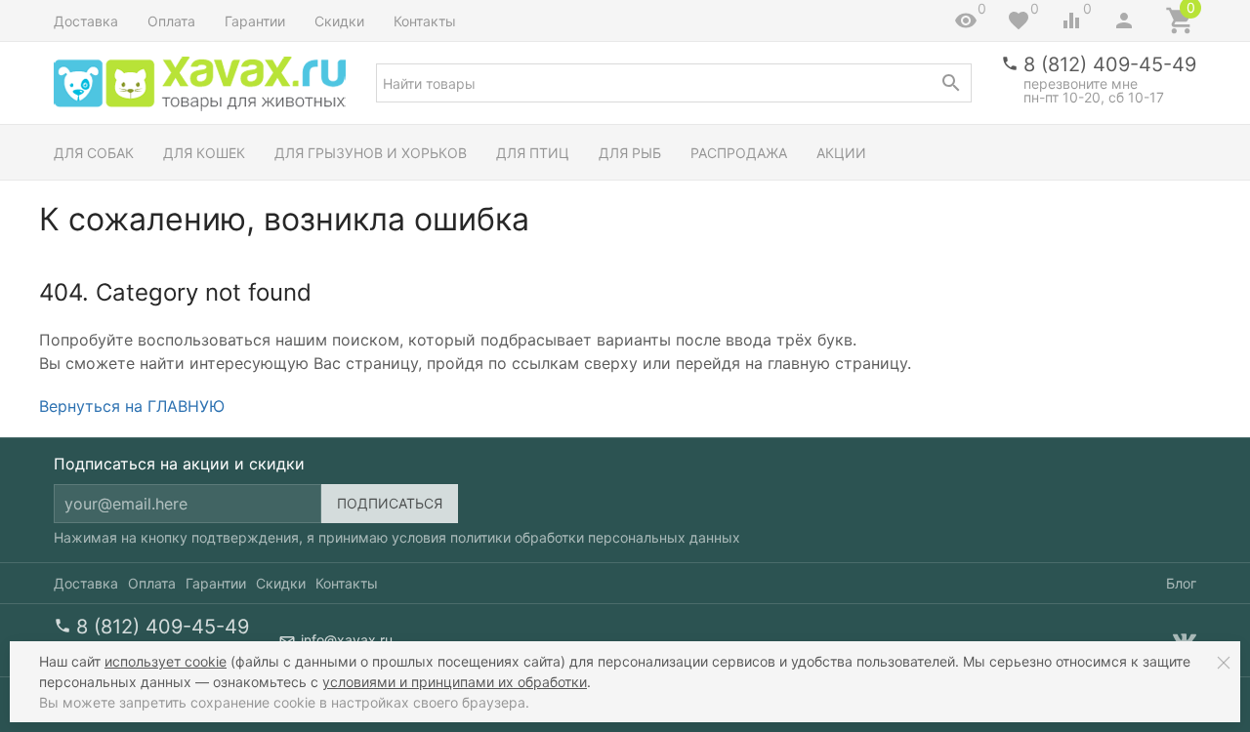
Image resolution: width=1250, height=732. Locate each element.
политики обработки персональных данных (595, 537)
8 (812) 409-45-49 (1109, 64)
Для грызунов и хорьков (370, 152)
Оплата (171, 21)
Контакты (425, 21)
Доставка (86, 21)
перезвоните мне (1080, 83)
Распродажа (738, 152)
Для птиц (532, 152)
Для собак (94, 152)
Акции (841, 152)
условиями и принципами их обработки (454, 681)
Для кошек (204, 152)
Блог (1181, 583)
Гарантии (255, 21)
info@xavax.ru (347, 639)
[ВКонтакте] (1184, 640)
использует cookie (165, 661)
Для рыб (630, 152)
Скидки (339, 21)
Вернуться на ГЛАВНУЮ (132, 406)
